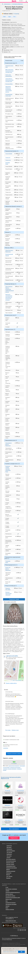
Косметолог (9, 845)
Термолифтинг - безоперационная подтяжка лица (9, 80)
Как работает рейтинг (10, 895)
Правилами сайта (13, 951)
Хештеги (7, 906)
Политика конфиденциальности (13, 892)
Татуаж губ (7, 157)
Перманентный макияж (11, 867)
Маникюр (8, 878)
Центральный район (12, 656)
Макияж (8, 869)
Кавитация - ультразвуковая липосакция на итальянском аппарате (8, 297)
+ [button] (6, 662)
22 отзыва (11, 809)
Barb (14, 1)
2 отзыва (11, 824)
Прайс (4, 16)
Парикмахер (9, 849)
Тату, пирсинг (9, 876)
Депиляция (8, 872)
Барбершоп (9, 854)
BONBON (20, 820)
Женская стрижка (10, 864)
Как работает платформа (11, 889)
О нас (7, 887)
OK (21, 951)
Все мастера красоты (11, 861)
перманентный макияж (15, 767)
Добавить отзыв (15, 730)
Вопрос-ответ (9, 899)
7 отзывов (16, 13)
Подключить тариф (14, 599)
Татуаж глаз (8, 160)
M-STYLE (20, 805)
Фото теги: (5, 765)
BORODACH (7, 805)
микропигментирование (13, 765)
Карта (7, 907)
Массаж (8, 874)
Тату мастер (9, 852)
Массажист (9, 847)
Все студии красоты (14, 828)
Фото (14, 16)
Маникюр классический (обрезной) (8, 593)
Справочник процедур (10, 902)
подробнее (5, 748)
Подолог (8, 857)
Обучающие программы (11, 904)
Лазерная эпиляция (10, 871)
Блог (7, 900)
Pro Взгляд (7, 790)
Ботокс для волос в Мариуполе (8, 569)
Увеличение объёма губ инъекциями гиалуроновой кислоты (8, 89)
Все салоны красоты (10, 859)
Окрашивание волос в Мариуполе (8, 444)
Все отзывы (8, 730)
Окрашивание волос (10, 866)
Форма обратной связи (11, 920)
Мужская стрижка (10, 862)
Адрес (9, 16)
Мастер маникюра (11, 850)
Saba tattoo (7, 820)
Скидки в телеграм (10, 909)
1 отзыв (16, 795)
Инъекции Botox (9, 83)
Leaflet (13, 680)
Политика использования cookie (13, 897)
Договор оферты (9, 894)
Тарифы (7, 890)
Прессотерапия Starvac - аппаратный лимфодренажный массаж (9, 289)
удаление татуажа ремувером (9, 768)
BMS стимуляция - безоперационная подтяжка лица (9, 71)
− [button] (6, 664)
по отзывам (14, 763)
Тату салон (9, 855)
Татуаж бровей (8, 153)
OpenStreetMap (18, 680)
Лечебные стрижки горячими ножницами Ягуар (8, 469)
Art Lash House (20, 790)
